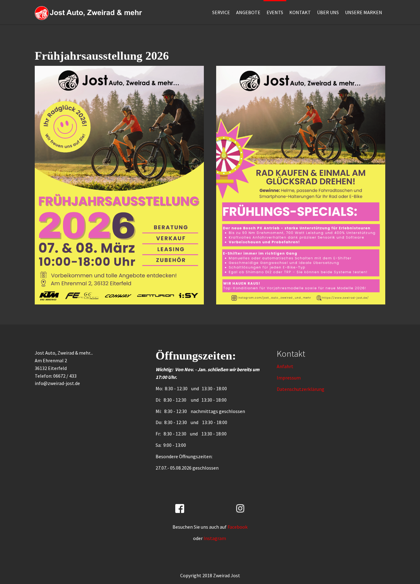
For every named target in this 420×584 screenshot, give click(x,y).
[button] (248, 12)
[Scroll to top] (400, 564)
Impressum (289, 378)
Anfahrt (285, 366)
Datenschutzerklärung (300, 389)
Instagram (215, 538)
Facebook (238, 527)
